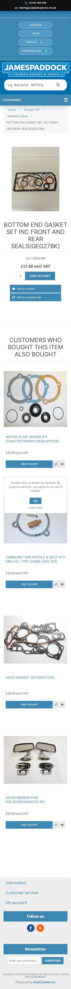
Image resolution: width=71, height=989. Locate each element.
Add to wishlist (26, 288)
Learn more (35, 507)
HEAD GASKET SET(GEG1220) (30, 677)
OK (36, 500)
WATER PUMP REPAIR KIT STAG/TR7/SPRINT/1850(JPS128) (32, 439)
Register (36, 25)
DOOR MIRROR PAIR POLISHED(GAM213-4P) (25, 800)
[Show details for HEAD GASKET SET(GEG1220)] (35, 640)
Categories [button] (12, 100)
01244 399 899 (37, 3)
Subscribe (53, 960)
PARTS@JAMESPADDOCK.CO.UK (37, 8)
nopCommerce (44, 982)
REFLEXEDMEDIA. (35, 977)
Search (58, 85)
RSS (40, 928)
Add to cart (40, 276)
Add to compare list (29, 297)
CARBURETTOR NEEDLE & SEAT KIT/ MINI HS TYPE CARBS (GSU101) (35, 559)
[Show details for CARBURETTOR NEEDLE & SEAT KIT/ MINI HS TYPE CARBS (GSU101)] (35, 519)
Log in (35, 33)
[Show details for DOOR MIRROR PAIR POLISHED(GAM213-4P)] (35, 760)
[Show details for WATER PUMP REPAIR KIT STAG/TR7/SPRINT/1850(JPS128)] (35, 399)
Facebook (31, 928)
